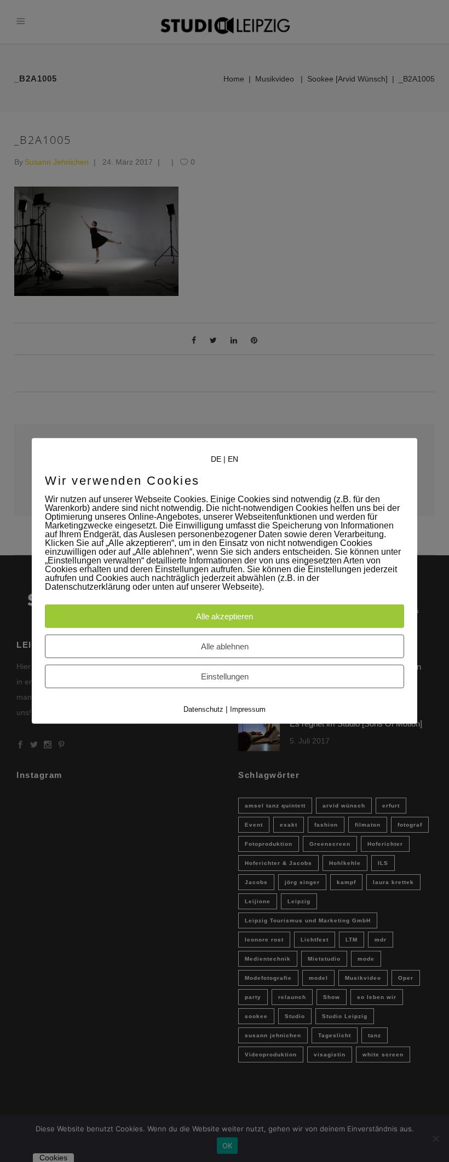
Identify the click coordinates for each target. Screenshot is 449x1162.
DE (216, 459)
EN (233, 459)
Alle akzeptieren (224, 616)
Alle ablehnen (225, 646)
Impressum (248, 709)
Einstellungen (225, 676)
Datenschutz (203, 709)
